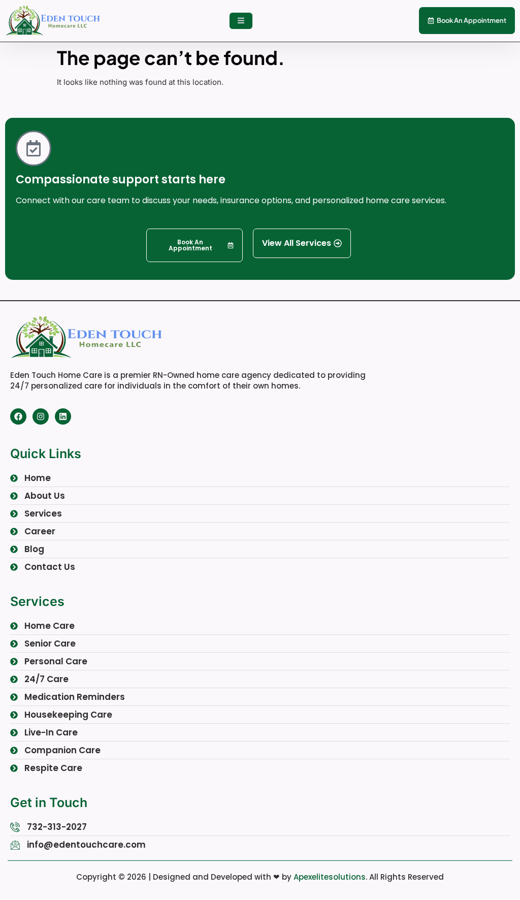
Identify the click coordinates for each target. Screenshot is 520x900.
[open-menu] (241, 21)
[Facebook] (18, 416)
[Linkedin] (63, 416)
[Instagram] (40, 416)
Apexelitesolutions (330, 877)
